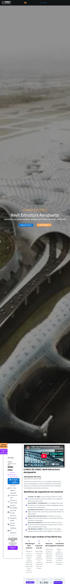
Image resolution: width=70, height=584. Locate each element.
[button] (25, 3)
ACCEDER (44, 2)
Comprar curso (58, 582)
